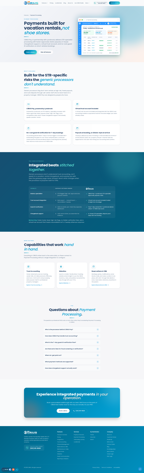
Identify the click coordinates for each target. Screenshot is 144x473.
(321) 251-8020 (80, 411)
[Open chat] (140, 469)
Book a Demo (110, 451)
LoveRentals (58, 3)
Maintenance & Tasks (63, 449)
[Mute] (16, 469)
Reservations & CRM (62, 446)
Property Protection (79, 434)
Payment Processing (79, 437)
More (86, 3)
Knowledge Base (111, 449)
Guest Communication (63, 456)
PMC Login (109, 456)
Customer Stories (111, 437)
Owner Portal (60, 451)
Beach (92, 439)
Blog (65, 3)
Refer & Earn (110, 442)
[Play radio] (13, 469)
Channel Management (63, 444)
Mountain (92, 437)
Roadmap (109, 439)
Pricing (51, 3)
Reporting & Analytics (62, 458)
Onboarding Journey (79, 439)
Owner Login (110, 454)
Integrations (60, 439)
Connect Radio (111, 444)
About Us (70, 3)
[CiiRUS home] (31, 3)
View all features (46, 52)
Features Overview (62, 434)
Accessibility (117, 467)
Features (44, 3)
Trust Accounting (61, 442)
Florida (92, 434)
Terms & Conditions (106, 467)
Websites (59, 454)
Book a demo (114, 3)
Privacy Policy (96, 467)
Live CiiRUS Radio (79, 3)
